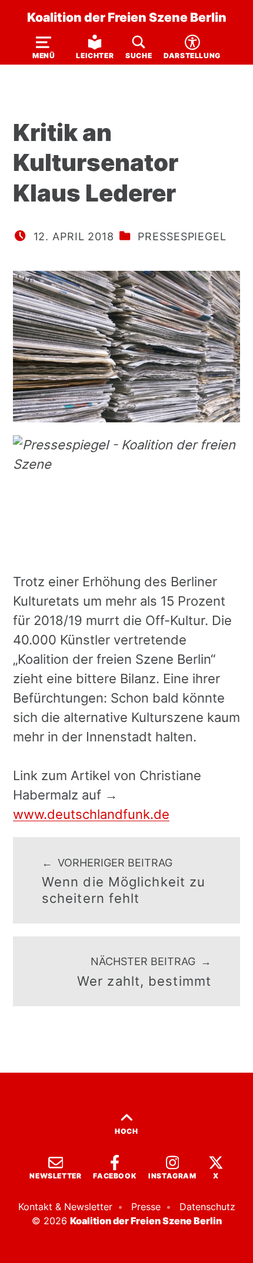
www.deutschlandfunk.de (91, 814)
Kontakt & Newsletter (65, 1206)
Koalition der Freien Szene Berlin (127, 17)
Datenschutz (207, 1206)
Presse (146, 1206)
